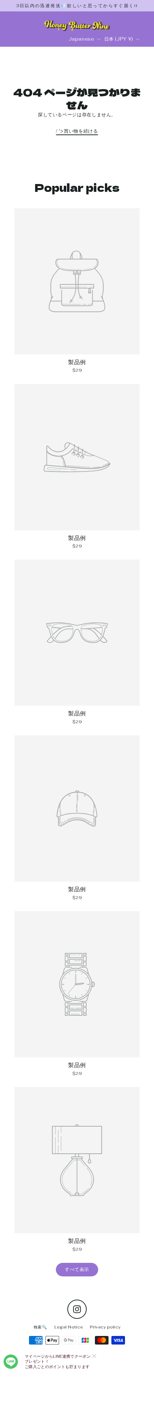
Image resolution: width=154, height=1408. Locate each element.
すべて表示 (77, 1269)
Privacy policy (105, 1327)
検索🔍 (40, 1327)
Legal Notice (68, 1327)
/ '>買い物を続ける (77, 131)
